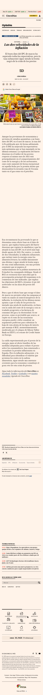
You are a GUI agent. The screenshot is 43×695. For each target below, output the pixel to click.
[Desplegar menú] (3, 15)
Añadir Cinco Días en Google (12, 89)
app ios (21, 630)
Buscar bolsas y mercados (11, 577)
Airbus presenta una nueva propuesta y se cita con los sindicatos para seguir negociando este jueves (20, 568)
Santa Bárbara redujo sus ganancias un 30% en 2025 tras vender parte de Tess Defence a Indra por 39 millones (20, 555)
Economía (22, 462)
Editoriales (5, 30)
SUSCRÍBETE (33, 15)
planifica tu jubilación (8, 623)
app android (34, 630)
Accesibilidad (20, 677)
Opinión (7, 25)
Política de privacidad (11, 677)
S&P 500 (17, 11)
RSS (29, 677)
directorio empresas (34, 623)
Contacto (6, 675)
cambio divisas (21, 623)
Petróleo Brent (32, 11)
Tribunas (19, 30)
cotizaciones (8, 630)
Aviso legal (12, 675)
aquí (30, 476)
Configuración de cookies (31, 675)
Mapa (26, 677)
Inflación (14, 462)
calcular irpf (8, 616)
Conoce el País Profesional (21, 638)
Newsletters (34, 677)
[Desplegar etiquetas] (39, 462)
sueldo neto (34, 616)
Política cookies (20, 675)
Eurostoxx (11, 586)
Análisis (12, 30)
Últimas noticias (38, 30)
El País (38, 20)
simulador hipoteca (21, 616)
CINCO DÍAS (21, 76)
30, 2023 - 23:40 (21, 79)
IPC (9, 462)
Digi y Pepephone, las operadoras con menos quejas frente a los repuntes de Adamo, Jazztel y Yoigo (21, 548)
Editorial (17, 42)
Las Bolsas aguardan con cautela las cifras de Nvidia (30, 36)
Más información (6, 471)
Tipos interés (30, 462)
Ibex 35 (5, 11)
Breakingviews (27, 30)
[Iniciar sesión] (39, 16)
